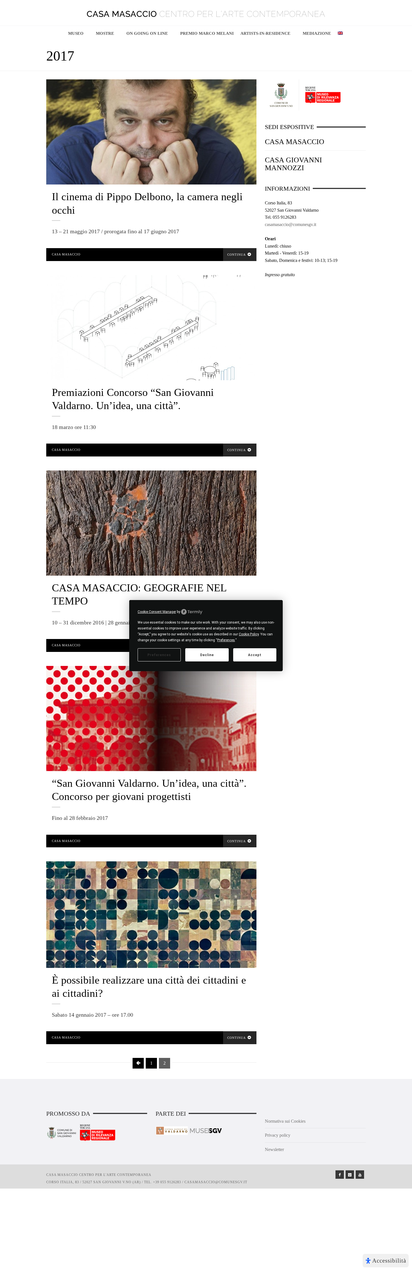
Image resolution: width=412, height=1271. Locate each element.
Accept (254, 655)
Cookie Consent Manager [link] (157, 611)
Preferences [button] (226, 640)
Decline (207, 655)
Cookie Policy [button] (249, 634)
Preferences (159, 655)
